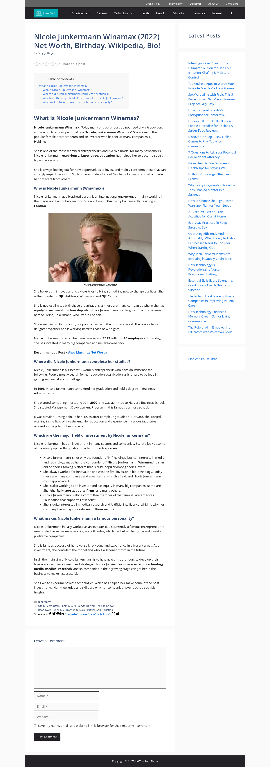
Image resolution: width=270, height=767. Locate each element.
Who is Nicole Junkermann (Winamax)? (67, 89)
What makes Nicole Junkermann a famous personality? (77, 102)
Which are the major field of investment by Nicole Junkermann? (83, 98)
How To (160, 13)
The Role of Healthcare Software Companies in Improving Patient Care (211, 301)
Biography (44, 602)
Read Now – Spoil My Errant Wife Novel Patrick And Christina (75, 610)
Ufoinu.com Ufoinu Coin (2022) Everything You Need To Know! (76, 606)
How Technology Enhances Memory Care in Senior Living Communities (209, 316)
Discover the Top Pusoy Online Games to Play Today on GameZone (209, 141)
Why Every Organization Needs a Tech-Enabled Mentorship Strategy (211, 190)
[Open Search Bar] (231, 13)
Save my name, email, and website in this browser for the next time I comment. (94, 725)
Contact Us (232, 3)
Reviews (102, 13)
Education (179, 13)
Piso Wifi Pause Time (203, 359)
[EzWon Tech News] (46, 13)
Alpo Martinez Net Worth (87, 352)
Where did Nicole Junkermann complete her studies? (76, 93)
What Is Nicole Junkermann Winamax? (63, 85)
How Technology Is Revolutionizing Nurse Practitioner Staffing (204, 269)
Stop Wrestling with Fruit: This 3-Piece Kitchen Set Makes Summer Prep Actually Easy (212, 99)
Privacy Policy (175, 3)
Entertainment (80, 13)
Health (145, 13)
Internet (217, 13)
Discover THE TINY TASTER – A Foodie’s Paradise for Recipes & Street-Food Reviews (210, 126)
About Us (213, 3)
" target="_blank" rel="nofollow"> (88, 614)
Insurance (199, 13)
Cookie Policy (153, 3)
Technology (121, 13)
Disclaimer (195, 3)
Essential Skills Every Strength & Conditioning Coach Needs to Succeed (210, 285)
